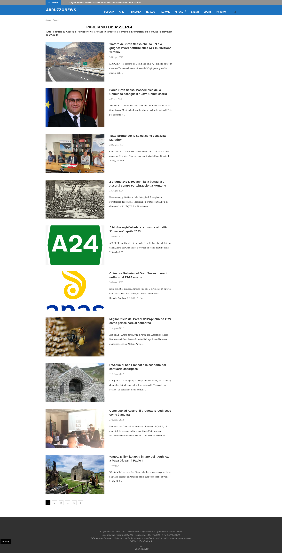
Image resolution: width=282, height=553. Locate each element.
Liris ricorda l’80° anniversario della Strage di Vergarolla (95, 2)
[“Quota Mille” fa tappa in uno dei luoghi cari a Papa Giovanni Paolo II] (75, 474)
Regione (165, 12)
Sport (207, 12)
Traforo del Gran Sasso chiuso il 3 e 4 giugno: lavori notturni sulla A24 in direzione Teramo (140, 48)
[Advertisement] (208, 57)
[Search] (234, 11)
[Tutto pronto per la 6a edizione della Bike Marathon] (75, 153)
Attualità (180, 12)
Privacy (5, 541)
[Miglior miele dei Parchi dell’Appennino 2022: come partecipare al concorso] (75, 336)
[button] (63, 2)
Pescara (109, 12)
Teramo (150, 12)
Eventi (195, 12)
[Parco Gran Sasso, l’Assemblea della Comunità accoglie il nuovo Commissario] (75, 107)
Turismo (221, 12)
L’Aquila (136, 12)
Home (48, 20)
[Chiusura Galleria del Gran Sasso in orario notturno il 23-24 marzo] (75, 291)
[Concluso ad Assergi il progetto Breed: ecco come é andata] (75, 428)
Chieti (122, 12)
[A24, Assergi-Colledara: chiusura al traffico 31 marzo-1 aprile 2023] (75, 245)
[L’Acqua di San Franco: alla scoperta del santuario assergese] (75, 382)
